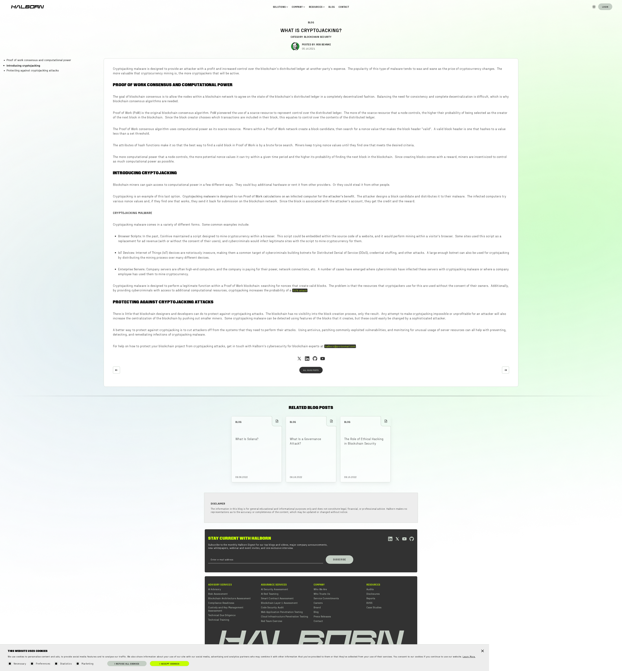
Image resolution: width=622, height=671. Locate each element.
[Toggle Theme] (594, 7)
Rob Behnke (323, 44)
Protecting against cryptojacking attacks (32, 70)
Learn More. (469, 657)
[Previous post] (116, 370)
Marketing (87, 663)
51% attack (300, 290)
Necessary (20, 663)
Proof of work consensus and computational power (38, 60)
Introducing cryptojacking (23, 65)
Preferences (43, 663)
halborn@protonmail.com (340, 346)
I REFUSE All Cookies (127, 663)
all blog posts (311, 370)
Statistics (66, 663)
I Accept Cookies (169, 663)
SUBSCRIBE (339, 559)
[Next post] (505, 370)
